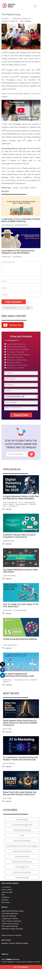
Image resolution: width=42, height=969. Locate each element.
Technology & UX (13, 506)
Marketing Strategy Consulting (12, 929)
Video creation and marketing (18, 354)
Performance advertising (16, 347)
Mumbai (25, 943)
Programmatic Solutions (10, 918)
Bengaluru (5, 943)
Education (5, 900)
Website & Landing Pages (17, 360)
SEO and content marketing (18, 349)
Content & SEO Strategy (10, 924)
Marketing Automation (16, 368)
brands (15, 188)
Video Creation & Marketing (11, 921)
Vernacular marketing (22, 872)
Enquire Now (21, 415)
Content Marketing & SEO (10, 502)
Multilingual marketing (15, 352)
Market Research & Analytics (12, 935)
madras (33, 188)
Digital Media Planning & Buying (12, 911)
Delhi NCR (19, 943)
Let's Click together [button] (21, 967)
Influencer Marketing (15, 357)
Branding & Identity (14, 362)
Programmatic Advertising (17, 365)
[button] (35, 6)
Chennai (11, 943)
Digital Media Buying (7, 225)
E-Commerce (6, 887)
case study (24, 188)
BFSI (3, 895)
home (21, 502)
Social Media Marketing (21, 225)
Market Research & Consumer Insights (22, 846)
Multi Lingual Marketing (10, 926)
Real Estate (6, 902)
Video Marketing (17, 257)
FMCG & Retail (7, 890)
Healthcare (5, 897)
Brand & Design (7, 610)
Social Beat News (6, 257)
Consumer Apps (7, 892)
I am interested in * (11, 340)
